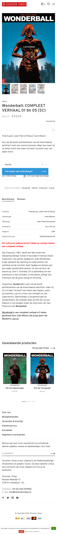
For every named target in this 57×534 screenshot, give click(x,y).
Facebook (26, 188)
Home (4, 101)
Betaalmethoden (10, 417)
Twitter (35, 188)
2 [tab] (29, 401)
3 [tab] (34, 401)
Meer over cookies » (32, 532)
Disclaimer (7, 430)
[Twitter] (8, 498)
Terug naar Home (40, 348)
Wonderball (50, 121)
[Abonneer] (52, 453)
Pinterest (43, 188)
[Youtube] (17, 498)
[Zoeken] (48, 4)
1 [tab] (24, 401)
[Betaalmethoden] (17, 519)
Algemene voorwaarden (13, 435)
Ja (53, 528)
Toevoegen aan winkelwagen (19, 171)
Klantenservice (9, 426)
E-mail (51, 188)
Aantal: (8, 164)
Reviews (21, 199)
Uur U (15, 319)
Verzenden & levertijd (12, 421)
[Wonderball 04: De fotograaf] (42, 368)
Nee (21, 532)
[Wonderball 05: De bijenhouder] (15, 368)
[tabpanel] (28, 48)
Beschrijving (8, 199)
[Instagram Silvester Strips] (13, 498)
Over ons (6, 412)
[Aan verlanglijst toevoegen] (53, 130)
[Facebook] (3, 498)
